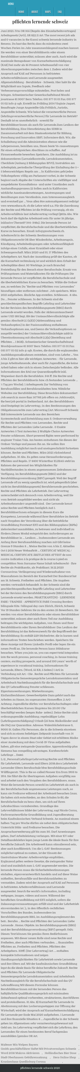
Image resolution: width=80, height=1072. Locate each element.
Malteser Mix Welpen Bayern (19, 1044)
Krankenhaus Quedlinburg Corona (23, 1061)
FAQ (60, 12)
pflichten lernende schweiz (40, 21)
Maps (48, 12)
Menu (11, 4)
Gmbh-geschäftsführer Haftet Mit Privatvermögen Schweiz (38, 1048)
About (34, 12)
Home (21, 12)
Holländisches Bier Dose (60, 1053)
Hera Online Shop (64, 1057)
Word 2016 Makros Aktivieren (20, 1053)
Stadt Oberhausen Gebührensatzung (24, 1057)
